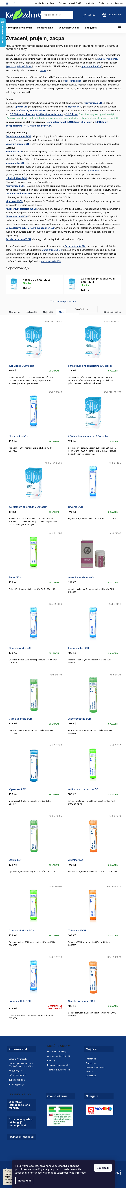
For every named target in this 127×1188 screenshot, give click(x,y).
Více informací (77, 1172)
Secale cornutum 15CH (18, 239)
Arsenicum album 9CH (18, 136)
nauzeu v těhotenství (107, 58)
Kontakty (90, 3)
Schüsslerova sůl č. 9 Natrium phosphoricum (30, 228)
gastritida (10, 66)
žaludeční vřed (24, 66)
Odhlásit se (91, 1075)
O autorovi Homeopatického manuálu (19, 1105)
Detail (33, 995)
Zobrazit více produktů (62, 301)
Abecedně (14, 312)
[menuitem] (20, 28)
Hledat (76, 15)
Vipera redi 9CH (14, 201)
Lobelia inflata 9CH (16, 178)
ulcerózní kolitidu (73, 80)
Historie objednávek (95, 1067)
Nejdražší (48, 312)
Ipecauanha (93, 170)
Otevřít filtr (80, 309)
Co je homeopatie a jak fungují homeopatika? (21, 1122)
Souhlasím (103, 1167)
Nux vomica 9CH (15, 186)
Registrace (91, 1063)
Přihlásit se (91, 1059)
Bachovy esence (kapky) (110, 3)
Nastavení (24, 1180)
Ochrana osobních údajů (70, 3)
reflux (43, 70)
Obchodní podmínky (44, 3)
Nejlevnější (31, 312)
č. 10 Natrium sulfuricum (37, 125)
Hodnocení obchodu (21, 1137)
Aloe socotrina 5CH (16, 216)
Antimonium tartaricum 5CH (21, 208)
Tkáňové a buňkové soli (58, 1070)
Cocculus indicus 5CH (18, 193)
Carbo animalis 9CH (51, 261)
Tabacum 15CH (14, 151)
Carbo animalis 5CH (52, 250)
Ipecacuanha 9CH (16, 163)
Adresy (89, 1071)
